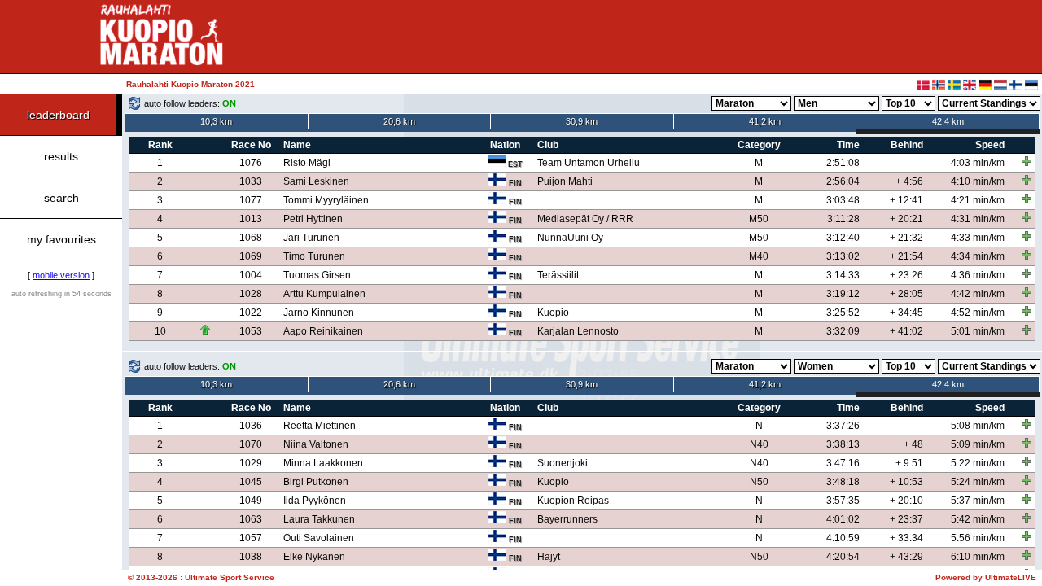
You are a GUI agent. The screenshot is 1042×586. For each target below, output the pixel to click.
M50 (758, 219)
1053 (250, 331)
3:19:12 (843, 294)
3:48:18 (843, 482)
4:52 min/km (978, 312)
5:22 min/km (978, 463)
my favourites (61, 239)
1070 (250, 444)
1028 (250, 294)
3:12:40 (843, 237)
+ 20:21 (906, 219)
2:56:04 (843, 181)
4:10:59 (843, 538)
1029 (250, 463)
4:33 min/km (978, 237)
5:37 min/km (978, 500)
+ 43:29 (906, 556)
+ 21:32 (906, 237)
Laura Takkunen (319, 519)
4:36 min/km (978, 275)
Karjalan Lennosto (578, 331)
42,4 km (948, 121)
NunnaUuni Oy (570, 237)
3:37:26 (843, 425)
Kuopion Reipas (573, 500)
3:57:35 (843, 500)
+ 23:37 (906, 519)
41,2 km (765, 121)
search (61, 197)
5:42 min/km (978, 519)
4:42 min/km (978, 294)
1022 (250, 312)
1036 (250, 425)
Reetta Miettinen (319, 425)
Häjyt (548, 556)
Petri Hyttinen (313, 219)
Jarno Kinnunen (318, 312)
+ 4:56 (909, 181)
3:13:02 (843, 256)
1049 (250, 500)
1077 (250, 200)
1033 (250, 181)
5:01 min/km (978, 331)
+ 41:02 (906, 331)
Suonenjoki (562, 463)
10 (160, 331)
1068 (250, 237)
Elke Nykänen (314, 556)
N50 (759, 482)
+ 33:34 (906, 538)
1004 (250, 275)
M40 (758, 256)
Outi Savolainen (318, 538)
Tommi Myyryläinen (326, 200)
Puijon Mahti (565, 181)
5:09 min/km (978, 444)
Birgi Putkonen (315, 482)
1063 (250, 519)
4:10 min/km (978, 181)
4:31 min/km (978, 219)
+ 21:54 (906, 256)
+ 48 (913, 444)
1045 (250, 482)
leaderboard (58, 114)
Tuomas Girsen (317, 275)
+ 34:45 (906, 312)
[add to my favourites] (1026, 161)
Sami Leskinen (316, 181)
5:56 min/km (978, 538)
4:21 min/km (978, 200)
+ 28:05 (906, 294)
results (61, 156)
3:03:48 (843, 200)
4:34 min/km (978, 256)
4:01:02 (843, 519)
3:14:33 (843, 275)
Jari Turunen (311, 237)
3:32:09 (843, 331)
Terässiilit (558, 275)
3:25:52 (843, 312)
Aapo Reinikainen (323, 331)
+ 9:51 (909, 463)
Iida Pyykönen (314, 500)
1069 (250, 256)
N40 (759, 444)
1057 (250, 538)
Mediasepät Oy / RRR (585, 219)
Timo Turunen (314, 256)
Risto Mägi (307, 162)
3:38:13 (843, 444)
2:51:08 (843, 162)
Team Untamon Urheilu (588, 162)
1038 (250, 556)
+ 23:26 (906, 275)
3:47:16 (843, 463)
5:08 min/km (978, 425)
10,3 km (216, 121)
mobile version (61, 275)
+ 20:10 (906, 500)
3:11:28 (843, 219)
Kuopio (553, 312)
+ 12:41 (906, 200)
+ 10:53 (906, 482)
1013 (250, 219)
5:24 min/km (978, 482)
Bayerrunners (567, 519)
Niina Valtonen (315, 444)
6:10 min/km (978, 556)
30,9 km (582, 121)
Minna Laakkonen (323, 463)
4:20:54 (843, 556)
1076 (250, 162)
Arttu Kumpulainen (324, 294)
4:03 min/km (978, 162)
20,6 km (399, 121)
